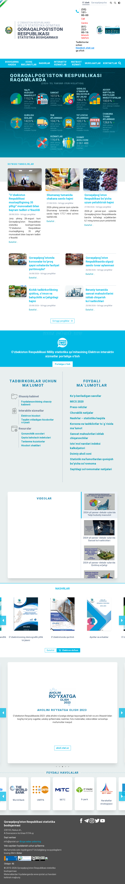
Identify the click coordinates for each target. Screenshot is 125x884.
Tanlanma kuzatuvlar (33, 441)
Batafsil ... (13, 242)
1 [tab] (57, 766)
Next (122, 617)
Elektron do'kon (70, 650)
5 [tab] (69, 766)
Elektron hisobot (30, 415)
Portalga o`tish (62, 364)
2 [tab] (60, 766)
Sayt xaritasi (10, 837)
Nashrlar (44, 63)
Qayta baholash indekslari (36, 437)
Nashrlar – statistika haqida (87, 418)
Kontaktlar (110, 63)
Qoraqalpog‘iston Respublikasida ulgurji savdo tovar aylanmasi (100, 261)
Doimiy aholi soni (80, 453)
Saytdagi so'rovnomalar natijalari (91, 469)
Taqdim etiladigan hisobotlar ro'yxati (37, 421)
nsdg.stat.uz (62, 747)
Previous (3, 617)
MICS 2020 (77, 401)
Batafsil (50, 650)
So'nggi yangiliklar (28, 214)
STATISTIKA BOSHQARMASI (38, 37)
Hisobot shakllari (31, 445)
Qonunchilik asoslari (33, 433)
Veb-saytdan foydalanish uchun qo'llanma (24, 846)
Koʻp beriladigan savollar (85, 395)
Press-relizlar (78, 407)
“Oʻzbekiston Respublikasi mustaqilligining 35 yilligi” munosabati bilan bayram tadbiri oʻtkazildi (24, 202)
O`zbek (85, 2)
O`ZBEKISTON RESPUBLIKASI (34, 22)
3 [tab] (63, 766)
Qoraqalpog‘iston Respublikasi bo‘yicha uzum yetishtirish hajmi (99, 198)
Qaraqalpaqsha (99, 2)
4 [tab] (66, 766)
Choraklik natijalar (81, 412)
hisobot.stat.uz (85, 47)
